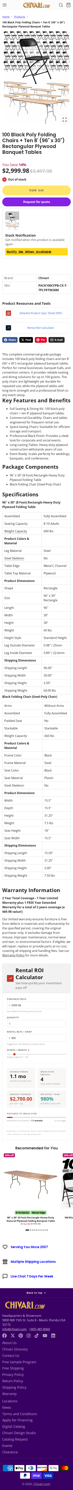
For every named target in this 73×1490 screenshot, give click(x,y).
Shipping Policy (14, 1387)
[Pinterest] (21, 1335)
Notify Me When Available (29, 252)
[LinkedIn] (53, 1335)
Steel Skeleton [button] (14, 558)
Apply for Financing (17, 1420)
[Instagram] (29, 1335)
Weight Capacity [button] (15, 531)
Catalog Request (15, 1439)
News (6, 1407)
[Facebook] (4, 1335)
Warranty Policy (13, 955)
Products (19, 16)
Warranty (9, 1393)
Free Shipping (13, 1368)
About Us (9, 1342)
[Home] (36, 5)
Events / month (18, 1050)
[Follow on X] (12, 1335)
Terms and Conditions (19, 1414)
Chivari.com (42, 1484)
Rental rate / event (19, 1031)
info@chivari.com (14, 1329)
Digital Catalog (13, 1426)
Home (6, 16)
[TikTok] (37, 1335)
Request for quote (36, 202)
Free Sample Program (19, 1362)
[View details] (24, 1305)
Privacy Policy (13, 1374)
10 (47, 1230)
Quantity (13, 1017)
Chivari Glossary (15, 1349)
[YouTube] (45, 1335)
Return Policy (12, 1381)
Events (7, 1445)
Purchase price (16, 999)
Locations (9, 1401)
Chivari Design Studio (19, 1433)
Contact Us (10, 1355)
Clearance (10, 1452)
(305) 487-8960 (40, 1329)
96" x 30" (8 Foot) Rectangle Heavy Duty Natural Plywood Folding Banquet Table (30, 1189)
